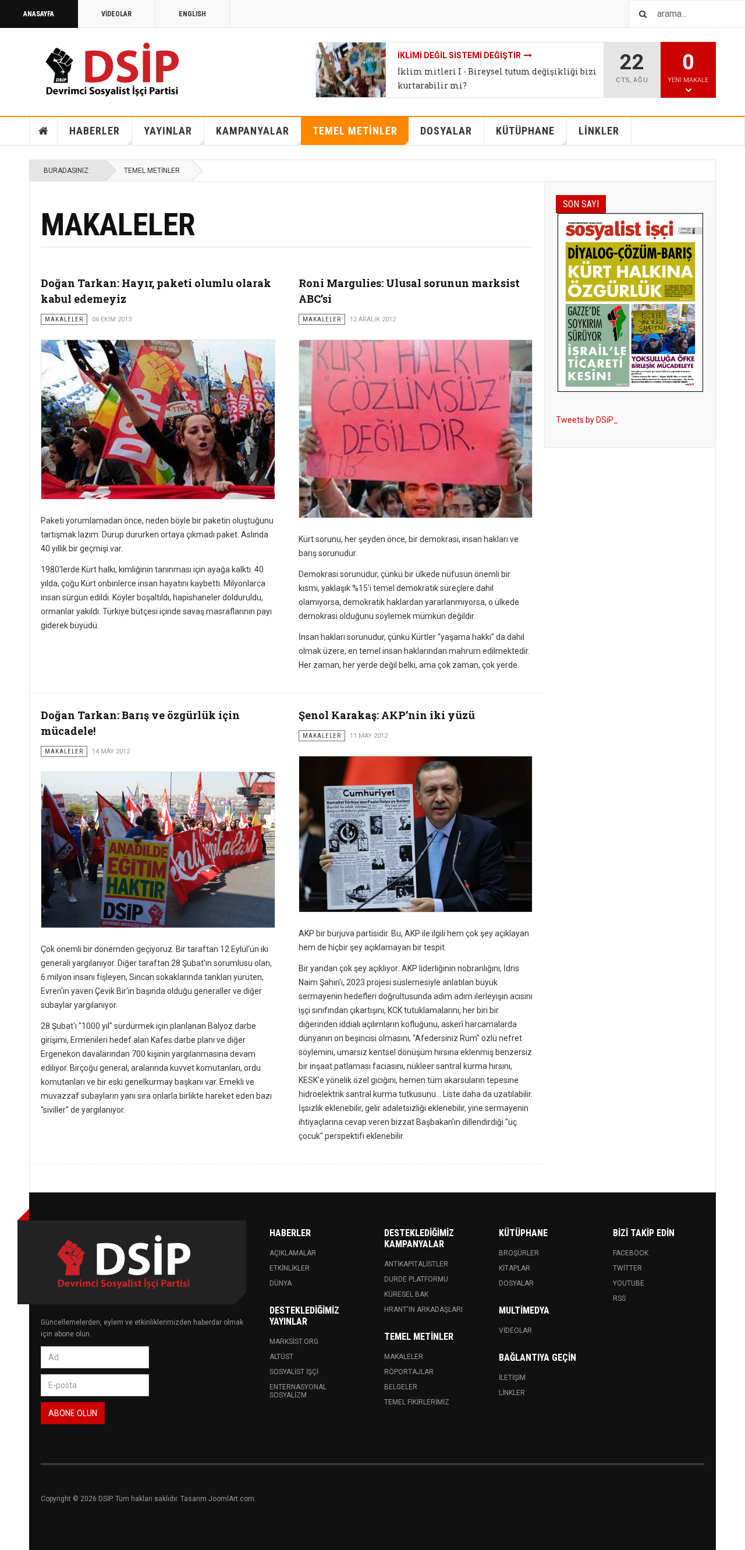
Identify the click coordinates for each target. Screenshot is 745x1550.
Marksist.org (293, 1341)
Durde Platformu (416, 1279)
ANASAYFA (38, 14)
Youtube (628, 1283)
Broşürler (519, 1253)
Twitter (627, 1268)
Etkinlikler (289, 1268)
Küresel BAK (406, 1294)
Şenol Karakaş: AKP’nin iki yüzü (387, 715)
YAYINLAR (168, 131)
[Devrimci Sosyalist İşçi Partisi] (113, 70)
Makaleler (403, 1357)
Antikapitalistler (416, 1264)
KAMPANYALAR (252, 131)
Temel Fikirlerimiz (416, 1402)
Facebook (630, 1253)
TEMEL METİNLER (355, 131)
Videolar (515, 1330)
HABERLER (94, 131)
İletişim (512, 1378)
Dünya (280, 1283)
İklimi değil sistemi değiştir (459, 55)
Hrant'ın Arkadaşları (423, 1309)
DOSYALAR (446, 131)
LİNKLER (599, 131)
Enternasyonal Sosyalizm (298, 1391)
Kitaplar (514, 1268)
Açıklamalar (292, 1253)
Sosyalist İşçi (293, 1372)
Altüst (281, 1357)
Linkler (512, 1393)
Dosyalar (516, 1283)
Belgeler (400, 1387)
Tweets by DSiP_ (587, 419)
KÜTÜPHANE (525, 131)
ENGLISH (192, 14)
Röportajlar (409, 1372)
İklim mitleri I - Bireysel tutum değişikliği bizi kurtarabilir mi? (497, 78)
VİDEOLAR (116, 14)
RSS (619, 1298)
